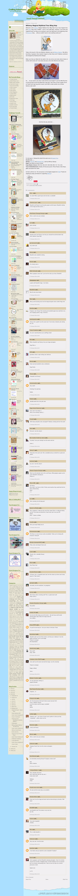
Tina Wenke (17, 676)
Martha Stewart (12, 632)
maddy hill (32, 612)
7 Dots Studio (19, 585)
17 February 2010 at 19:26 (35, 466)
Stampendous (12, 668)
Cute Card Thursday (15, 274)
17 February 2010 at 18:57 (35, 379)
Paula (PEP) (33, 625)
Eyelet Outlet (12, 616)
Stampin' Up (19, 668)
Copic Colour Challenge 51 (17, 736)
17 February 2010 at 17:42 (35, 257)
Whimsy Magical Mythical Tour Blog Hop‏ (41, 25)
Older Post (65, 879)
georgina (32, 583)
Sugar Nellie (18, 672)
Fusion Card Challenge (16, 256)
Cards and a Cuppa (14, 84)
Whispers (16, 680)
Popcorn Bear (11, 651)
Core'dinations (12, 600)
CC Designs (17, 596)
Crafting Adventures (17, 9)
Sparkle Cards (13, 103)
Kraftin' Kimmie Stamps (14, 627)
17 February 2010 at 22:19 (35, 588)
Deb (31, 232)
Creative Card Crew (15, 360)
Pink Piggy (12, 100)
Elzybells (19, 614)
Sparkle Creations (14, 104)
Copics (19, 599)
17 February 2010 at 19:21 (35, 457)
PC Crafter (20, 642)
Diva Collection (12, 612)
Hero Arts (15, 621)
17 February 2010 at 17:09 (35, 209)
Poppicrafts (18, 651)
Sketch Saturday (14, 242)
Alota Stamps (16, 586)
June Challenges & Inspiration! (19, 226)
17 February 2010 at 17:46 (35, 267)
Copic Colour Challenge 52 (17, 728)
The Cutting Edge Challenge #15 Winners (20, 458)
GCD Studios (16, 617)
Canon (10, 596)
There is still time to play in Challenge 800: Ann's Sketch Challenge (19, 182)
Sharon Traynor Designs (36, 470)
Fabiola (32, 398)
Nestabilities (18, 639)
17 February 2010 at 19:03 (35, 415)
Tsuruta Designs (13, 108)
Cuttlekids (11, 604)
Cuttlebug (18, 603)
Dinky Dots (20, 610)
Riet (31, 339)
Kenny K (20, 625)
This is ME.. (33, 483)
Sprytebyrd (33, 634)
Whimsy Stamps (58, 52)
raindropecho (33, 319)
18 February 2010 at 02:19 (35, 644)
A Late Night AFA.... (16, 740)
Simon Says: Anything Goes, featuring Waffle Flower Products (16, 165)
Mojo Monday (14, 327)
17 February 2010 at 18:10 (35, 285)
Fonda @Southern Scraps (36, 603)
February (14, 708)
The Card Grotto (13, 106)
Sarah (31, 857)
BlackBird (32, 289)
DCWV (11, 605)
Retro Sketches (14, 341)
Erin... (31, 193)
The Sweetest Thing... (15, 427)
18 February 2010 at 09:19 (35, 674)
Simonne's (29, 32)
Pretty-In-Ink (33, 698)
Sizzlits (18, 664)
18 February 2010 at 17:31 (35, 752)
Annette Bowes (34, 572)
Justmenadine (33, 383)
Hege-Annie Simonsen (36, 408)
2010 (12, 694)
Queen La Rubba (34, 508)
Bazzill (10, 592)
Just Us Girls (14, 152)
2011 (12, 692)
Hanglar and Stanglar (13, 620)
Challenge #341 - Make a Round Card (20, 200)
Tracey (31, 374)
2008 (12, 750)
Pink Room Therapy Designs (37, 213)
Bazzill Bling (17, 592)
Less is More (14, 246)
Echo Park (18, 613)
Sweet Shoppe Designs (15, 673)
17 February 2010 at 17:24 (35, 228)
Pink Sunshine (13, 101)
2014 (12, 688)
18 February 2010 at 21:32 (35, 792)
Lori (31, 222)
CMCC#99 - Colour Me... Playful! (19, 401)
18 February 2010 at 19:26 (35, 766)
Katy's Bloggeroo (13, 92)
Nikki (59, 171)
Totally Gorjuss (14, 446)
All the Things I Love (14, 80)
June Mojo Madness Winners (19, 329)
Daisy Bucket (19, 604)
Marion (31, 734)
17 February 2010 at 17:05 (35, 198)
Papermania (12, 642)
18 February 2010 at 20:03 (35, 783)
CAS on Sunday (14, 198)
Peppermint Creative (13, 646)
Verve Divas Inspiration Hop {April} (19, 429)
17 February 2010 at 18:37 (35, 348)
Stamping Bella (12, 669)
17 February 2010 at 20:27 (35, 494)
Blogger (34, 17)
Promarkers (12, 654)
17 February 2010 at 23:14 (35, 599)
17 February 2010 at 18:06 (35, 276)
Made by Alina (13, 95)
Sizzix (14, 664)
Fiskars (10, 617)
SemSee (32, 308)
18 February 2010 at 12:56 (35, 730)
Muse (12, 308)
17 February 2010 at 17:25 (35, 239)
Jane (31, 428)
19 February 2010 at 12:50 (35, 825)
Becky (31, 252)
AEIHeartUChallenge (15, 379)
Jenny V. (32, 450)
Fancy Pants (19, 616)
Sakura (20, 657)
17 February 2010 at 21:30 (35, 527)
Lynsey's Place (13, 93)
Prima (10, 653)
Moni (31, 299)
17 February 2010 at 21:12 (35, 518)
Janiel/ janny (33, 648)
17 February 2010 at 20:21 (35, 479)
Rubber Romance (13, 657)
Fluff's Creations (13, 87)
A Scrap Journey (13, 79)
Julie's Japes (13, 88)
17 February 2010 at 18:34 (35, 335)
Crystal (32, 419)
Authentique (13, 589)
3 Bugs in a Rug (12, 585)
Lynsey (31, 592)
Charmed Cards (12, 597)
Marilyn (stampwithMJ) (36, 542)
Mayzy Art (20, 632)
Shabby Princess (16, 662)
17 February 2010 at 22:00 (35, 547)
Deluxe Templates (53, 893)
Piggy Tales (19, 647)
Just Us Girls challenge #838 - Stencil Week (20, 155)
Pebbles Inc (19, 643)
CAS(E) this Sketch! (15, 284)
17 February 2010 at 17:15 (35, 218)
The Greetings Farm (15, 675)
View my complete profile (15, 61)
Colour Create (15, 744)
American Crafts (20, 588)
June (13, 701)
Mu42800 (32, 807)
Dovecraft (11, 613)
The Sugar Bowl (14, 370)
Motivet (21, 635)
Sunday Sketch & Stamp (16, 465)
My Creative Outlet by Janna (37, 437)
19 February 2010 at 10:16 (35, 814)
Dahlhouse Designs (15, 207)
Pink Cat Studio (13, 649)
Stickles (12, 670)
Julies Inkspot (13, 90)
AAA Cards (13, 188)
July (13, 699)
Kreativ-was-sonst (34, 787)
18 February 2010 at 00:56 (35, 608)
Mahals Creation (34, 678)
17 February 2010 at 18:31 (35, 304)
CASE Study (13, 483)
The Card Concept (15, 212)
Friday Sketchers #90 (16, 713)
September (14, 695)
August (13, 697)
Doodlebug (18, 612)
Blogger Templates (41, 893)
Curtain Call (13, 317)
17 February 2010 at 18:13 (35, 295)
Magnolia (15, 629)
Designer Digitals (20, 605)
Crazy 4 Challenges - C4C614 (19, 267)
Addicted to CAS (14, 115)
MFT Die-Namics (20, 634)
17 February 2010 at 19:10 (35, 424)
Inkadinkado (11, 624)
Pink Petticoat (17, 650)
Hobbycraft (14, 623)
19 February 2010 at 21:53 (35, 844)
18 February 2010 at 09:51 (35, 685)
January (13, 746)
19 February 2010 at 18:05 (35, 834)
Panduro (20, 640)
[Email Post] (37, 183)
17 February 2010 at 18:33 (35, 326)
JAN (31, 352)
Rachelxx (32, 725)
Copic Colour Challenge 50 (17, 742)
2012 (12, 690)
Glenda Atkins (33, 796)
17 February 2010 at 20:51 (35, 504)
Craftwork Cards (19, 601)
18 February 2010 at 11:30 (34, 710)
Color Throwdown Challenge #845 (20, 235)
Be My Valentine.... (15, 731)
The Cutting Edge (14, 455)
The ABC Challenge (15, 336)
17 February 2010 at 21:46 (35, 538)
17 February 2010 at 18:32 (35, 315)
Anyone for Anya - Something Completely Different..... (17, 720)
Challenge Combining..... (17, 738)
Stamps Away (21, 669)
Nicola (31, 361)
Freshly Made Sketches (16, 169)
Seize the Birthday (15, 134)
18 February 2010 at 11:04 (34, 694)
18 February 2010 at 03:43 (35, 655)
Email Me (41, 17)
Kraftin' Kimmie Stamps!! (16, 223)
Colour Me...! (13, 399)
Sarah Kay (19, 658)
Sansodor (11, 658)
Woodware (22, 680)
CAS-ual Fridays (14, 299)
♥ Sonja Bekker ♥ (34, 770)
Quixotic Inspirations (15, 418)
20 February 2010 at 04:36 (35, 853)
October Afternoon (13, 640)
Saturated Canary (14, 661)
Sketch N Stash (14, 436)
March (13, 706)
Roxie (31, 562)
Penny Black (11, 644)
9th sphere (67, 893)
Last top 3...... (19, 438)
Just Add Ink (13, 143)
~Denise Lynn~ (34, 202)
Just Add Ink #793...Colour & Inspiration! (20, 145)
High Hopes (21, 621)
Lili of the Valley (17, 628)
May (13, 703)
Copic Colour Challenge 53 (17, 715)
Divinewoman (33, 531)
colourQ (12, 351)
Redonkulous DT (17, 655)
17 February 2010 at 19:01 (35, 394)
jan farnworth (33, 243)
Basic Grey (18, 590)
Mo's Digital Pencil (14, 635)
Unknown (32, 743)
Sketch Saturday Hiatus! (15, 243)
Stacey (19, 32)
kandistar (32, 848)
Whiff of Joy (13, 408)
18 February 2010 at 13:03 (35, 739)
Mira (31, 829)
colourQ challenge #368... (18, 353)
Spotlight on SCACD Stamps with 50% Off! (20, 420)
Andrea (32, 818)
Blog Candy (17, 593)
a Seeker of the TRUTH (36, 659)
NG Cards (12, 96)
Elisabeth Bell (12, 614)
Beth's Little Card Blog (14, 82)
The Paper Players (15, 179)
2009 (12, 748)
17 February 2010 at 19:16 (35, 446)
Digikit (16, 610)
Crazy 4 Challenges (15, 265)
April (13, 704)
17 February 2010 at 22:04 (35, 558)
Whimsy (36, 27)
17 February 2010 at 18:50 (35, 369)
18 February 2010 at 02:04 (35, 630)
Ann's (29, 29)
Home (29, 17)
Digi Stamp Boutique (35, 689)
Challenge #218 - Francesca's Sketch (20, 467)
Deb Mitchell (33, 756)
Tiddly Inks (11, 676)
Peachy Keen (12, 643)
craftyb (31, 714)
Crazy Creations (34, 330)
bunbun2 (32, 461)
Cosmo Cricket (32, 185)
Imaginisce (20, 623)
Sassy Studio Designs (19, 659)
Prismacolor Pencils (17, 653)
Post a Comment (29, 877)
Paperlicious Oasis (14, 98)
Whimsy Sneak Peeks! (16, 730)
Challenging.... (15, 723)
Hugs (18, 409)
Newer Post (28, 879)
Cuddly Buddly (12, 603)
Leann (31, 551)
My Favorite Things (15, 293)
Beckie (31, 261)
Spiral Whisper (19, 666)
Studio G (11, 672)
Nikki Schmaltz (34, 271)
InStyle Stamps (18, 624)
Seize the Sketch (14, 474)
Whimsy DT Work (38, 185)
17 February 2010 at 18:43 (35, 357)
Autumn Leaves (20, 589)
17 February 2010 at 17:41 (35, 248)
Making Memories (18, 631)
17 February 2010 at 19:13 (35, 433)
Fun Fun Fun (19, 391)
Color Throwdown (15, 233)
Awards (12, 590)
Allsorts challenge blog (16, 124)
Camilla (32, 522)
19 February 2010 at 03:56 (35, 803)
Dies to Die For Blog (14, 85)
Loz (31, 498)
